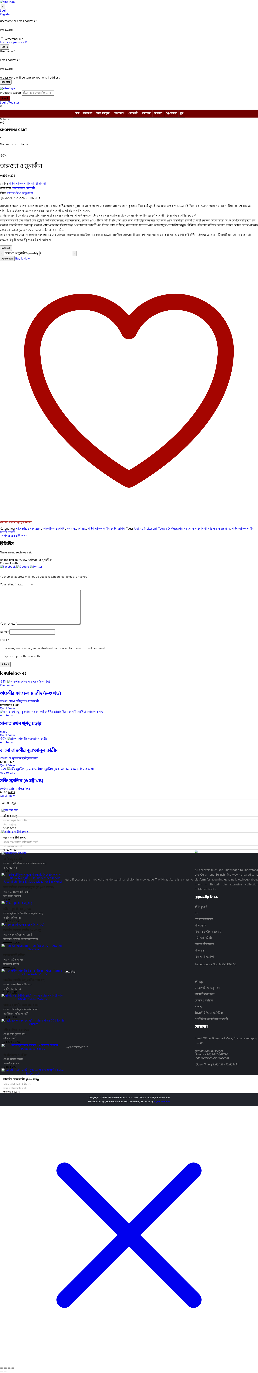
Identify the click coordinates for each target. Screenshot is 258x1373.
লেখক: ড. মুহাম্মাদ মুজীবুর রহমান (19, 758)
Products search (10, 92)
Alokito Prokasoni (145, 528)
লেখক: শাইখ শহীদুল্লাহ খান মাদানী (19, 701)
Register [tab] (5, 14)
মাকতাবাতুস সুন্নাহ (10, 868)
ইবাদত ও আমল (204, 1000)
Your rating (8, 584)
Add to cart (7, 259)
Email (4, 640)
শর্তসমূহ (199, 950)
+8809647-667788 (216, 1054)
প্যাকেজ (146, 113)
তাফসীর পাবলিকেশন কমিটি (15, 1088)
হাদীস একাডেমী (9, 1038)
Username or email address (18, 21)
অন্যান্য (158, 113)
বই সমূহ (82, 528)
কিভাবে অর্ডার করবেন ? (208, 932)
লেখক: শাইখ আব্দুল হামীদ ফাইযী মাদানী (20, 842)
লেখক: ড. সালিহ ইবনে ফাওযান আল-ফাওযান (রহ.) (24, 863)
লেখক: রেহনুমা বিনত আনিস (15, 820)
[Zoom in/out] (1, 1368)
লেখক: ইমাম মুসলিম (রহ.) (15, 788)
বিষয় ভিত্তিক (103, 113)
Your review (8, 623)
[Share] (9, 1368)
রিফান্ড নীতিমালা (204, 944)
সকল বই (87, 113)
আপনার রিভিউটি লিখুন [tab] (13, 535)
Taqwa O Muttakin (170, 528)
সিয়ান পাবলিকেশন (11, 825)
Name (4, 631)
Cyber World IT (162, 1101)
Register (6, 82)
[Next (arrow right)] (5, 1371)
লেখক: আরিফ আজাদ (13, 959)
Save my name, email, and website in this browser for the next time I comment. (55, 648)
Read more (7, 685)
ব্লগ (181, 113)
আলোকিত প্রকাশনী (23, 188)
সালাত (198, 1007)
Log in (5, 47)
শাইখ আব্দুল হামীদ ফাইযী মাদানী (27, 183)
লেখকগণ (119, 113)
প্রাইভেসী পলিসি (203, 938)
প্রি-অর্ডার (171, 113)
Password (7, 29)
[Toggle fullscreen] (5, 1368)
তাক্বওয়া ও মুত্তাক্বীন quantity (22, 253)
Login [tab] (3, 10)
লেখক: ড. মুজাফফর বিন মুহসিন (16, 892)
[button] (8, 568)
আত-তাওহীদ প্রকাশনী (12, 846)
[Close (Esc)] (12, 1368)
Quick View (7, 708)
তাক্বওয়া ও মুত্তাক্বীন (219, 528)
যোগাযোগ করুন (204, 919)
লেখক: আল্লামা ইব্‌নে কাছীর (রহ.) (17, 984)
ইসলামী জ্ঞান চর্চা (204, 994)
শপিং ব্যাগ (200, 925)
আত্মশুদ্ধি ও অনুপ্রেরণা (20, 193)
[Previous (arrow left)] (1, 1371)
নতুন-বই (71, 528)
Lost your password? (13, 42)
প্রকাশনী (132, 113)
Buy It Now (22, 258)
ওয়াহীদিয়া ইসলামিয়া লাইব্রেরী (211, 1019)
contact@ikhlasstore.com (212, 1057)
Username (7, 51)
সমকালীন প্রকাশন (11, 964)
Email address (10, 60)
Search (5, 98)
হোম (77, 113)
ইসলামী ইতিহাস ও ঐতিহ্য (209, 1013)
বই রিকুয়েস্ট (201, 907)
